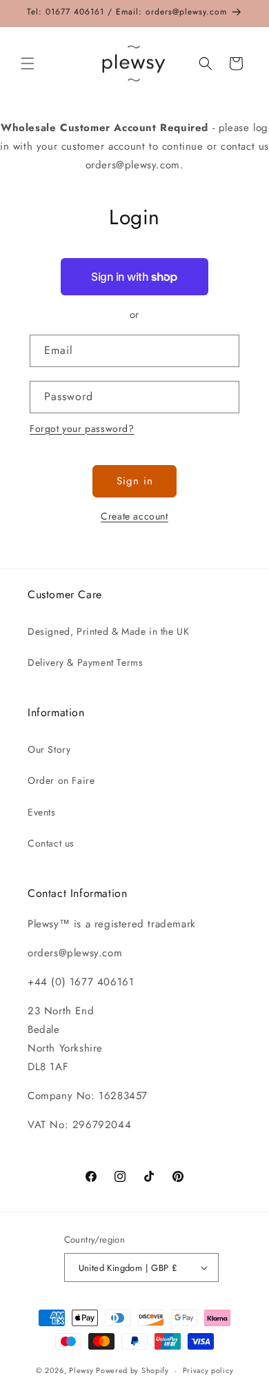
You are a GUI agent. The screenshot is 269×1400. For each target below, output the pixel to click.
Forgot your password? (82, 428)
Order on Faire (61, 780)
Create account (134, 516)
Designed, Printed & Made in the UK (108, 631)
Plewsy (81, 1370)
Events (42, 812)
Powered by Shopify (132, 1370)
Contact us (51, 843)
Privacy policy (208, 1370)
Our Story (49, 749)
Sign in (135, 481)
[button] (27, 63)
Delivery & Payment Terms (85, 662)
